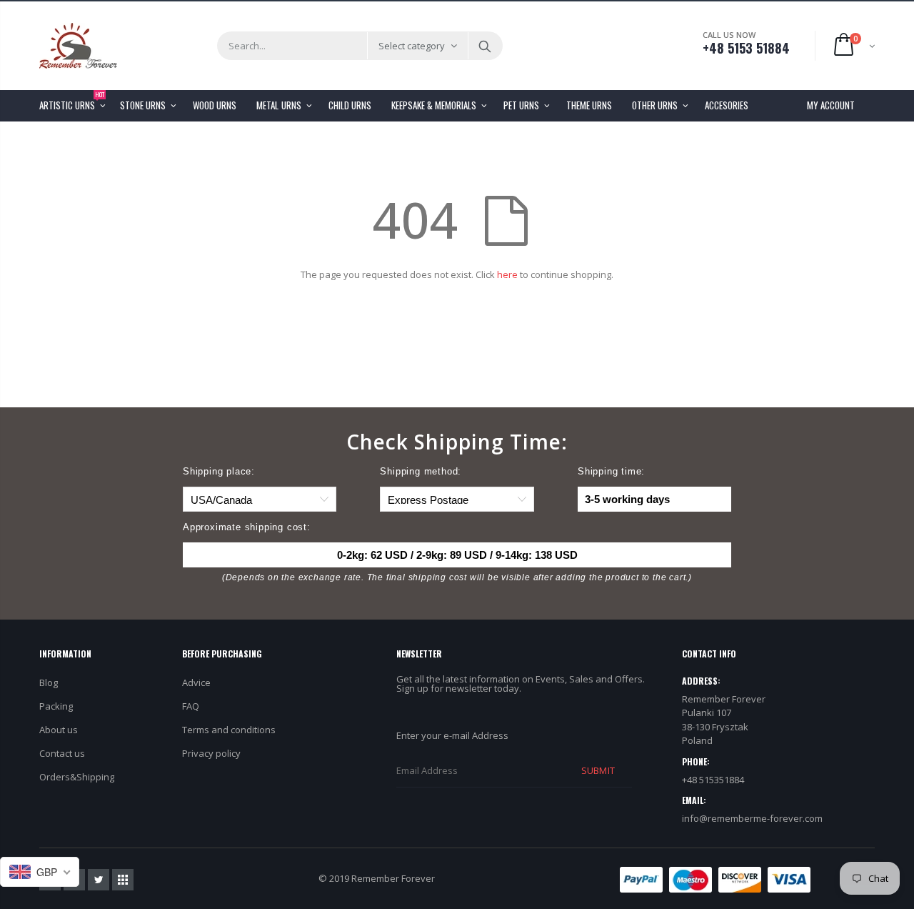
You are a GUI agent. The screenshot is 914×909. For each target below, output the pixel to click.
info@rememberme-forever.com (752, 818)
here (507, 274)
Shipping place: (219, 471)
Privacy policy (211, 753)
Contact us (62, 753)
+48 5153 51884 (746, 48)
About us (58, 729)
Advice (196, 682)
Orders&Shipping (76, 776)
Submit (597, 770)
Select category (411, 45)
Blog (48, 682)
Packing (56, 706)
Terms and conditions (229, 729)
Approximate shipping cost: (247, 527)
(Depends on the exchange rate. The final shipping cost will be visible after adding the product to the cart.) (457, 577)
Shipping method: (420, 471)
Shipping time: (611, 471)
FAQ (190, 706)
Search (484, 45)
